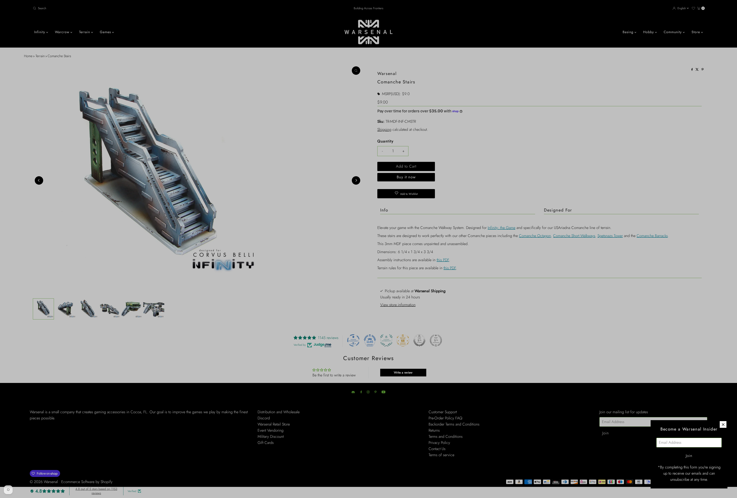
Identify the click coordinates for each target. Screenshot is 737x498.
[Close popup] (723, 424)
